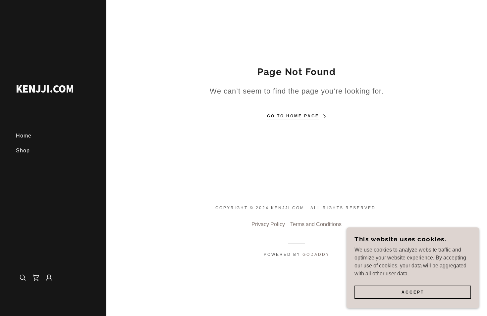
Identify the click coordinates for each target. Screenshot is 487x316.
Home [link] (23, 135)
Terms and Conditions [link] (316, 224)
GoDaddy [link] (316, 254)
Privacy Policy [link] (268, 224)
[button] (49, 277)
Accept (413, 292)
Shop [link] (23, 150)
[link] (53, 91)
